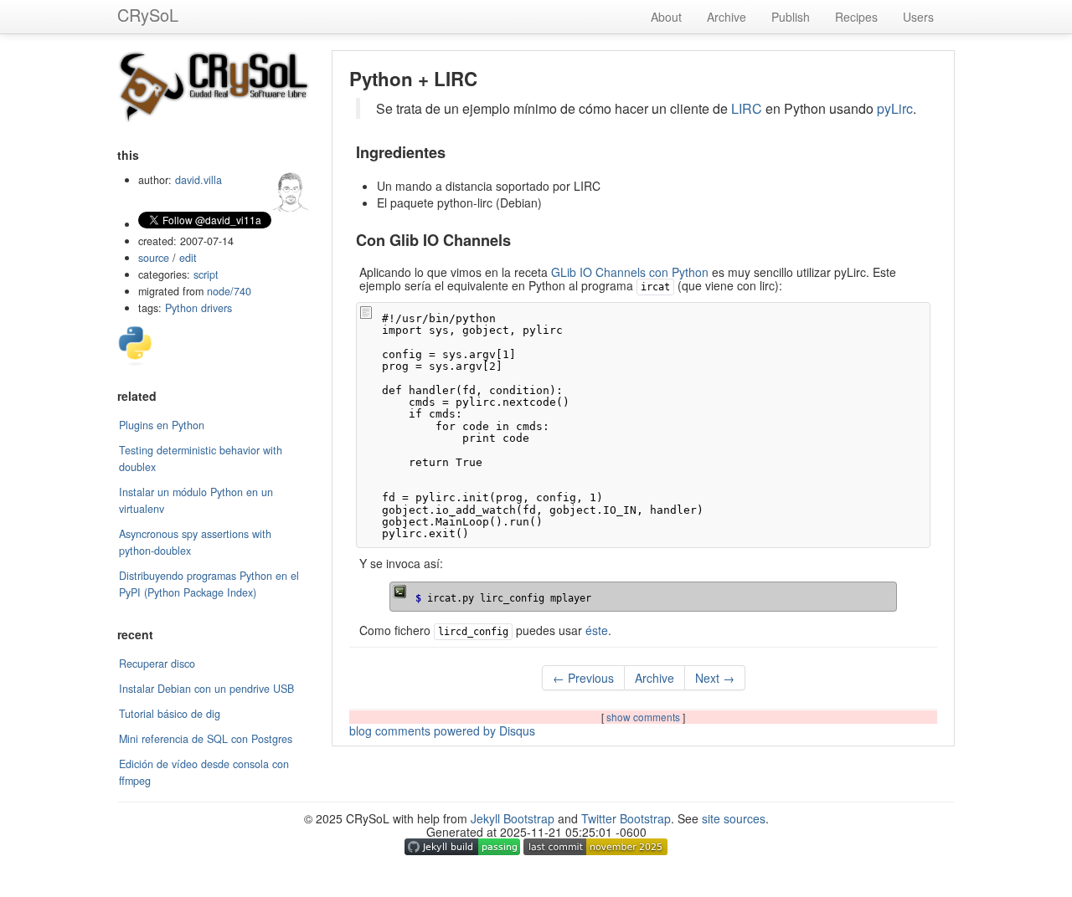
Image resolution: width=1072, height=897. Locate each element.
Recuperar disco (157, 663)
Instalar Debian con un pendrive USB (206, 688)
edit (188, 257)
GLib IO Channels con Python (630, 272)
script (206, 274)
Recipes (856, 16)
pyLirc (895, 108)
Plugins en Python (161, 425)
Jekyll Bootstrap (512, 818)
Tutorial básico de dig (169, 713)
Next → (714, 677)
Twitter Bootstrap (626, 818)
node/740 (229, 291)
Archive (726, 16)
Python (181, 307)
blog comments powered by (442, 730)
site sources (733, 818)
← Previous (583, 677)
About (666, 16)
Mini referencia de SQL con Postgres (205, 738)
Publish (790, 16)
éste (596, 630)
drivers (216, 307)
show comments (644, 717)
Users (918, 16)
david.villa (198, 179)
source (153, 257)
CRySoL (147, 15)
